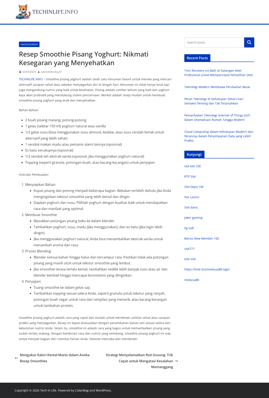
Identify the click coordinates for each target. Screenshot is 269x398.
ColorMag (82, 390)
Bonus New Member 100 (201, 238)
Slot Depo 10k (193, 187)
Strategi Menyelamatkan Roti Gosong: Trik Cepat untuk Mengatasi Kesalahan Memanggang (139, 361)
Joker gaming (193, 218)
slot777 (189, 249)
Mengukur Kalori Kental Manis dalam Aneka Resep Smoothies (55, 358)
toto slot (190, 259)
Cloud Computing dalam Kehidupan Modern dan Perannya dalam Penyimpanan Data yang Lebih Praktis (218, 136)
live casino (191, 197)
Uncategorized (29, 44)
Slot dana (191, 207)
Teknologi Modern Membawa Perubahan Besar (217, 87)
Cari (249, 42)
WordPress (103, 390)
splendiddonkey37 (51, 72)
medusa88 (191, 280)
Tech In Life (48, 390)
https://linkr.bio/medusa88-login (207, 269)
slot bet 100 (192, 166)
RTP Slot (190, 176)
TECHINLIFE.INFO (31, 79)
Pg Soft (189, 228)
